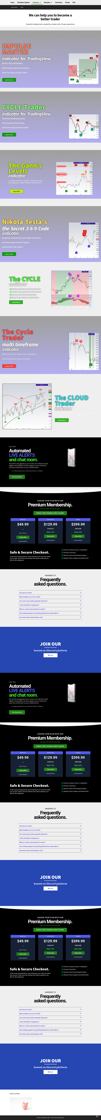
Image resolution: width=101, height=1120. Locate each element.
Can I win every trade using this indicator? (33, 601)
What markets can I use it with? (29, 597)
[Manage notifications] (97, 1116)
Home (12, 2)
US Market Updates (23, 2)
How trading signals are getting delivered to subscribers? (39, 613)
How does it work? (25, 593)
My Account (14, 7)
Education (47, 2)
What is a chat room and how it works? (32, 609)
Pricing (67, 2)
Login (21, 7)
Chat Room (58, 2)
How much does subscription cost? (31, 617)
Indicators (36, 2)
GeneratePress (60, 1117)
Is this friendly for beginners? (29, 605)
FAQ (74, 2)
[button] (50, 593)
